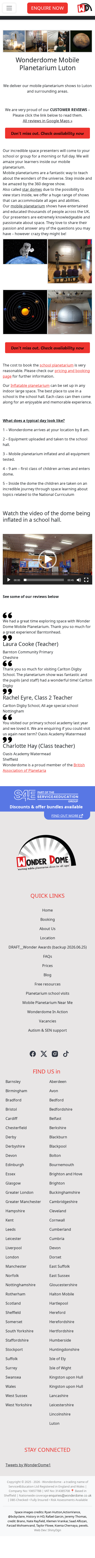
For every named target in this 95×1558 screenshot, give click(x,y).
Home (47, 910)
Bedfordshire (60, 1109)
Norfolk (12, 1275)
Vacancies (47, 1021)
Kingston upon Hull (66, 1377)
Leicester (13, 1238)
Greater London (19, 1192)
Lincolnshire (60, 1414)
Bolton (55, 1155)
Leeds (11, 1229)
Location (47, 937)
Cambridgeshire (63, 1201)
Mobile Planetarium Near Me (47, 1002)
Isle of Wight (60, 1367)
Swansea (13, 1377)
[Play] (8, 580)
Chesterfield (16, 1127)
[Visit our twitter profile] (43, 1054)
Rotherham (15, 1294)
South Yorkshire (19, 1331)
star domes (32, 189)
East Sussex (59, 1275)
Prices (47, 965)
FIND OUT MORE (65, 815)
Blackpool (57, 1146)
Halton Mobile (61, 1294)
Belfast (55, 1118)
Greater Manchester (23, 1201)
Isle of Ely (57, 1358)
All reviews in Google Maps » (47, 120)
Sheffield (13, 1312)
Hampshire (15, 1210)
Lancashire (58, 1395)
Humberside (60, 1340)
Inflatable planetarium (30, 385)
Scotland (13, 1303)
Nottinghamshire (21, 1284)
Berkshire (57, 1127)
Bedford (56, 1100)
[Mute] (79, 580)
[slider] (44, 580)
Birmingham (16, 1090)
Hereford (57, 1312)
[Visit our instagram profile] (54, 1054)
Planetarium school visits (47, 993)
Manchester (16, 1266)
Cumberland (60, 1229)
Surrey (11, 1367)
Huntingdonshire (64, 1349)
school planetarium (57, 365)
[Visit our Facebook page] (32, 1054)
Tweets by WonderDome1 (28, 1464)
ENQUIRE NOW (47, 8)
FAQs (47, 956)
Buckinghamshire (64, 1192)
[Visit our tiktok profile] (66, 1054)
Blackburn (58, 1137)
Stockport (14, 1349)
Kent (10, 1220)
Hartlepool (58, 1303)
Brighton (57, 1183)
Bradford (13, 1100)
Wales (11, 1386)
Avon (53, 1090)
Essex (10, 1173)
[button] (47, 559)
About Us (47, 928)
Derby (11, 1137)
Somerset (14, 1321)
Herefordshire (61, 1321)
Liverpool (14, 1247)
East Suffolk (59, 1266)
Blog (47, 974)
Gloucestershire (63, 1284)
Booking (47, 919)
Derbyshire (15, 1146)
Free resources (48, 984)
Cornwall (57, 1220)
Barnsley (13, 1081)
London (12, 1257)
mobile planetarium (28, 206)
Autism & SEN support (47, 1030)
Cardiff (11, 1118)
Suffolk (12, 1358)
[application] (47, 559)
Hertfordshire (61, 1331)
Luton (54, 1423)
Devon (11, 1155)
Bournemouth (61, 1164)
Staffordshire (17, 1340)
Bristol (11, 1109)
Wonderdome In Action (47, 1011)
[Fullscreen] (86, 580)
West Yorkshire (19, 1404)
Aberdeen (57, 1081)
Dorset (55, 1257)
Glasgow (13, 1183)
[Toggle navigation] (9, 8)
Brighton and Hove (65, 1173)
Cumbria (56, 1238)
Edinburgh (15, 1164)
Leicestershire (61, 1404)
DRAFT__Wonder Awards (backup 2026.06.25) (48, 947)
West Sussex (16, 1395)
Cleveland (57, 1210)
